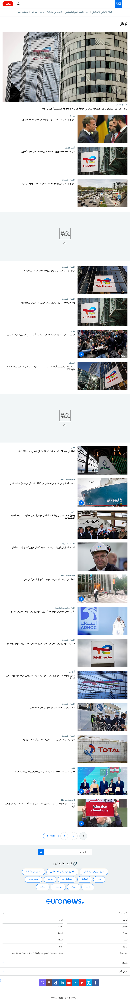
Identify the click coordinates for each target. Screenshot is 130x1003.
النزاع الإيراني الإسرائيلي (102, 12)
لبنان (73, 511)
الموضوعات (122, 913)
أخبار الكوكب (69, 148)
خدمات (124, 963)
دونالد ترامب (23, 12)
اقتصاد (72, 363)
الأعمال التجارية (120, 104)
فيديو (125, 947)
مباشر (8, 3)
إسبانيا (43, 887)
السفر (125, 940)
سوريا (72, 116)
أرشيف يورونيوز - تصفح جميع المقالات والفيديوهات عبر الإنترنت (37, 953)
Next (52, 836)
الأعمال (124, 927)
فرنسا (87, 887)
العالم (61, 920)
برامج (61, 947)
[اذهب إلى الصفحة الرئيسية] (118, 4)
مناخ (73, 331)
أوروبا (125, 920)
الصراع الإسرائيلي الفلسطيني (77, 12)
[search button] (41, 852)
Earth (60, 927)
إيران (42, 12)
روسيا (50, 879)
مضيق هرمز (33, 879)
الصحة (60, 933)
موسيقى (58, 887)
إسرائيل (34, 12)
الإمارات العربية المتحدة (65, 608)
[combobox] (65, 852)
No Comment (68, 479)
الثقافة (60, 940)
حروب (73, 887)
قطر (73, 448)
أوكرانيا (72, 672)
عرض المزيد (122, 971)
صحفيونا (123, 953)
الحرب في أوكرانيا (54, 12)
